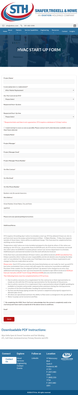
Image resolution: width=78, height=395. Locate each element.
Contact (64, 31)
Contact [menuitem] (20, 366)
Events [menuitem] (19, 368)
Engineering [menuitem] (21, 363)
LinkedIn (35, 358)
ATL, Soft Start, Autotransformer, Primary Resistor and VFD (25, 338)
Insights (72, 31)
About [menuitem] (19, 358)
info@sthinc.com (12, 26)
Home (5, 31)
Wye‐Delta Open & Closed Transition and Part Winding (23, 335)
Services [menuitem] (20, 361)
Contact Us (9, 360)
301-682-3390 (29, 26)
